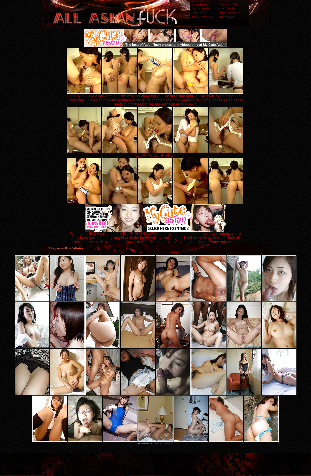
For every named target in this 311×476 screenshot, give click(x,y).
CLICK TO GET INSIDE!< (155, 155)
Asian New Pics (227, 8)
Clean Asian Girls (228, 4)
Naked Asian (199, 12)
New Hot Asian (227, 16)
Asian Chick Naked (202, 16)
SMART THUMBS (164, 443)
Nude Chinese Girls (230, 12)
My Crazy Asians (201, 8)
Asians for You (200, 4)
